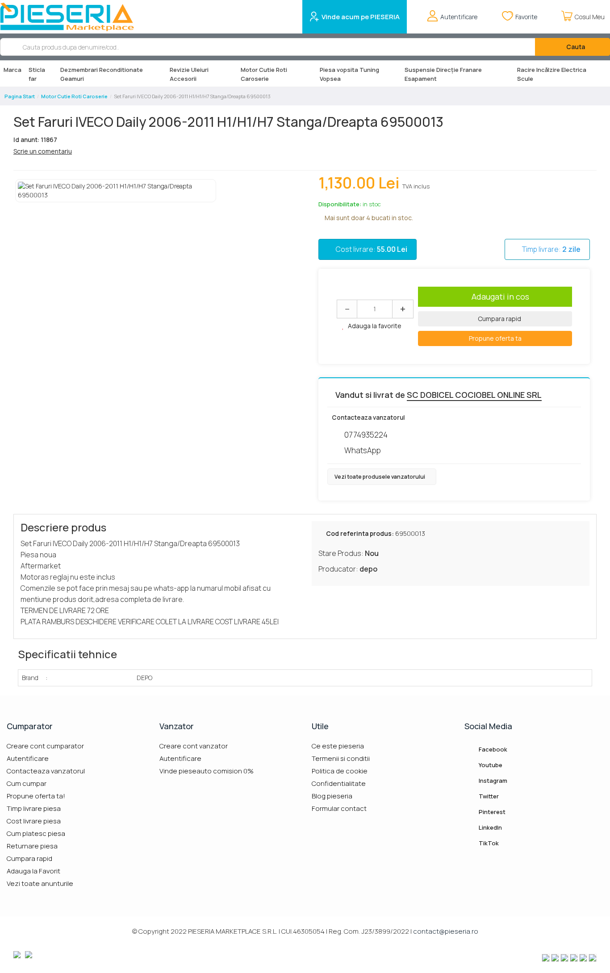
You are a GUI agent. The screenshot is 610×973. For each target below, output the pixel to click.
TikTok (488, 843)
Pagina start (19, 96)
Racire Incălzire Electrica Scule (551, 74)
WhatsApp (362, 450)
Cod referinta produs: (360, 533)
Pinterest (491, 812)
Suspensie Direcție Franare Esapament (443, 74)
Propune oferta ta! (36, 796)
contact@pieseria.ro (445, 931)
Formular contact (339, 808)
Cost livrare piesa (34, 821)
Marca (12, 70)
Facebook (492, 749)
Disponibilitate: (339, 204)
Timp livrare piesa (34, 808)
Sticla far (37, 74)
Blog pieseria (332, 796)
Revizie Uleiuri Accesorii (189, 74)
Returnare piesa (32, 846)
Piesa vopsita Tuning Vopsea (349, 74)
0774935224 (366, 435)
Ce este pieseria (338, 746)
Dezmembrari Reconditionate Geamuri (101, 74)
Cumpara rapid (498, 318)
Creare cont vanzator (193, 746)
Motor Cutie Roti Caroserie (264, 74)
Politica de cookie (340, 771)
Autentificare (28, 758)
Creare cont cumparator (45, 746)
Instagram (492, 781)
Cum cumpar (26, 783)
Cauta (575, 46)
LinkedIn (489, 827)
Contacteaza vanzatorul (46, 771)
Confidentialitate (339, 783)
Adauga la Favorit (33, 871)
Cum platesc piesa (36, 833)
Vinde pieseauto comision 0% (206, 771)
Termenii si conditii (341, 758)
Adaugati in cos (500, 296)
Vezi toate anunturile (40, 883)
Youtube (489, 765)
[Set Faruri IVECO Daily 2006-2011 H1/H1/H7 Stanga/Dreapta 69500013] (115, 190)
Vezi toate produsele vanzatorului (380, 476)
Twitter (488, 796)
